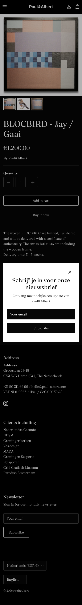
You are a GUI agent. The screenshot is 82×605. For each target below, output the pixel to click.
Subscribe (41, 328)
